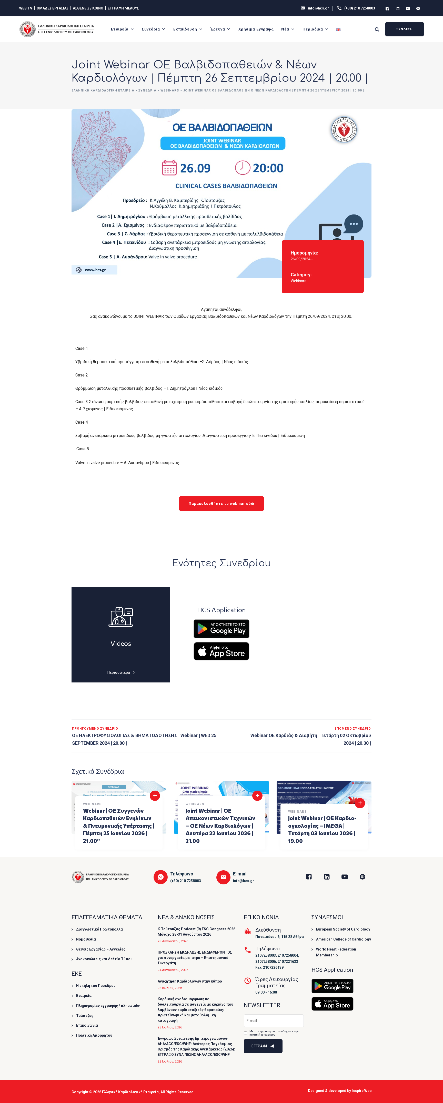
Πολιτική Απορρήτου (94, 1035)
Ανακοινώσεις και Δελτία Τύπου (104, 959)
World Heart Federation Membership (336, 952)
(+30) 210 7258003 (359, 8)
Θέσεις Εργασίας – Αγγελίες (100, 949)
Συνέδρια (151, 29)
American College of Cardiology (343, 939)
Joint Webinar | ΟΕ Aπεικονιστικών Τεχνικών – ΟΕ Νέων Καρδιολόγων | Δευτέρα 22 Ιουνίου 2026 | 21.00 (220, 825)
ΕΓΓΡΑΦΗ (260, 1046)
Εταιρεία (119, 29)
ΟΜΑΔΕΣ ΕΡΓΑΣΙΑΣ (52, 8)
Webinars (298, 281)
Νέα (285, 29)
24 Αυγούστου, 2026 (173, 970)
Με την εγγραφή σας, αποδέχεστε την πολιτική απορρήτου (273, 1033)
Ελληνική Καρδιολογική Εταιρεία (130, 1092)
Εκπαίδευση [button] (185, 29)
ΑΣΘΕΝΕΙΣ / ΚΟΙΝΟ (88, 8)
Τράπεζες (84, 1016)
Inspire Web (361, 1091)
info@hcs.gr (318, 8)
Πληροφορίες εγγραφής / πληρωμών (108, 1006)
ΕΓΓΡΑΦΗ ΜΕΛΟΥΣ (123, 8)
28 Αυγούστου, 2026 (173, 941)
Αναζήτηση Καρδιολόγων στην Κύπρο (190, 981)
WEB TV (25, 8)
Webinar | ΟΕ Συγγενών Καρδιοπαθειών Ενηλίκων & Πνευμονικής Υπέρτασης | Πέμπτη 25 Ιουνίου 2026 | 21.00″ (118, 825)
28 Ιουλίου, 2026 (170, 988)
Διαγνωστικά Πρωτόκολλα (99, 929)
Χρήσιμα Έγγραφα (256, 29)
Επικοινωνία (87, 1025)
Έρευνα (217, 29)
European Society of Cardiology (343, 929)
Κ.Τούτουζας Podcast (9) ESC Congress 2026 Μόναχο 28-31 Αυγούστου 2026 (196, 931)
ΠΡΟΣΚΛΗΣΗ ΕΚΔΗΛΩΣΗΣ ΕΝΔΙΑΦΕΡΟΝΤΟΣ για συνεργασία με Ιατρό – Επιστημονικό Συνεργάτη (195, 957)
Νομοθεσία (86, 939)
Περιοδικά (313, 29)
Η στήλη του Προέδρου (96, 986)
